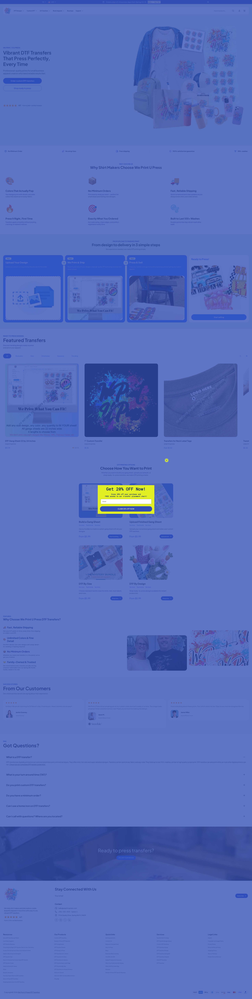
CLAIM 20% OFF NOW (126, 509)
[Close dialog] (166, 460)
